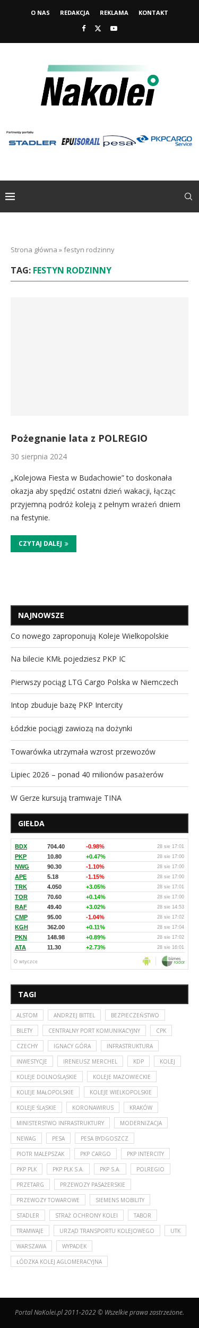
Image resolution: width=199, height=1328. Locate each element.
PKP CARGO (95, 1154)
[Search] (188, 196)
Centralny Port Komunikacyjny (94, 1030)
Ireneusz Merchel (90, 1061)
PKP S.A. (110, 1169)
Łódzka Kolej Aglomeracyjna (59, 1261)
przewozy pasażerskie (92, 1184)
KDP (138, 1061)
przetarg (30, 1184)
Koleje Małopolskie (45, 1092)
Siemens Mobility (120, 1200)
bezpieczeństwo (135, 1015)
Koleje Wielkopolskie (121, 1092)
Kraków (140, 1107)
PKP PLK (26, 1169)
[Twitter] (97, 28)
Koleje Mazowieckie (122, 1077)
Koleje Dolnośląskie (46, 1077)
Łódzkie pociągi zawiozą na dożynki (71, 728)
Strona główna (34, 249)
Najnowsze (41, 615)
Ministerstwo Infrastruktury (60, 1123)
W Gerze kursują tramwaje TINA (66, 798)
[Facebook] (83, 28)
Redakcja (75, 12)
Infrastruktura (130, 1046)
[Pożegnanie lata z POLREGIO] (99, 356)
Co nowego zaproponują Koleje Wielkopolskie (90, 636)
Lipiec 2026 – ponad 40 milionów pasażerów (87, 774)
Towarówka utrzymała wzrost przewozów (83, 752)
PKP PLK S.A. (68, 1169)
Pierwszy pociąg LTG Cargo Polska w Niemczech (94, 682)
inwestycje (31, 1061)
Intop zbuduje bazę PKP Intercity (67, 705)
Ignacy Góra (72, 1046)
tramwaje (30, 1231)
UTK (175, 1231)
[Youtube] (113, 28)
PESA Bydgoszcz (104, 1138)
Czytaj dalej (40, 543)
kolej (167, 1061)
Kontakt (153, 12)
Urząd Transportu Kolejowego (106, 1231)
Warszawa (31, 1246)
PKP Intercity (145, 1154)
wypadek (74, 1246)
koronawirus (93, 1107)
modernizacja (141, 1123)
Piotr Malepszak (40, 1154)
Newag (26, 1138)
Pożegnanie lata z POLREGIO (79, 438)
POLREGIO (150, 1169)
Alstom (27, 1015)
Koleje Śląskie (36, 1107)
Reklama (114, 12)
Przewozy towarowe (48, 1200)
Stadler (27, 1215)
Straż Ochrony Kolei (86, 1215)
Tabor (142, 1215)
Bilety (24, 1030)
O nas (40, 12)
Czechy (27, 1046)
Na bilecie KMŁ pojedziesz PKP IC (68, 659)
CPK (161, 1030)
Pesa (58, 1138)
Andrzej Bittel (74, 1015)
